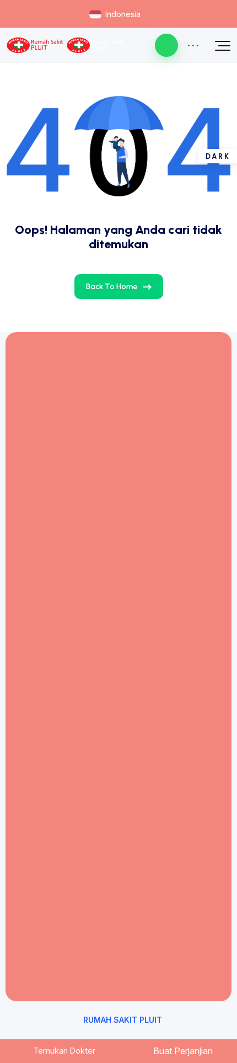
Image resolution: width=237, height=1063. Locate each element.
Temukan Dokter (63, 1050)
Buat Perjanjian (182, 1050)
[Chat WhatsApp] (166, 45)
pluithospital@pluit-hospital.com (119, 456)
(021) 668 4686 (85, 418)
